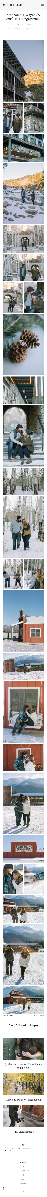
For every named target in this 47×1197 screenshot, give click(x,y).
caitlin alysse (12, 5)
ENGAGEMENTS (34, 29)
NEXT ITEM (39, 1016)
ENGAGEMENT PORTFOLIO (17, 29)
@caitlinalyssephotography (23, 1148)
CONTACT (23, 1183)
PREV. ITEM (8, 1016)
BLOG (23, 1179)
